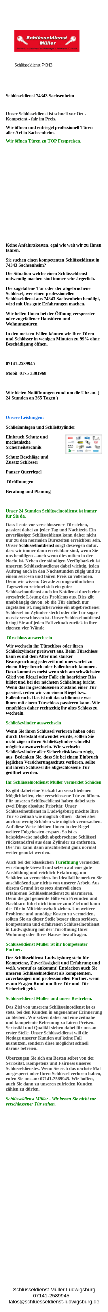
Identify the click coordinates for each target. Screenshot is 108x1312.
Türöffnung (66, 862)
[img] (54, 41)
